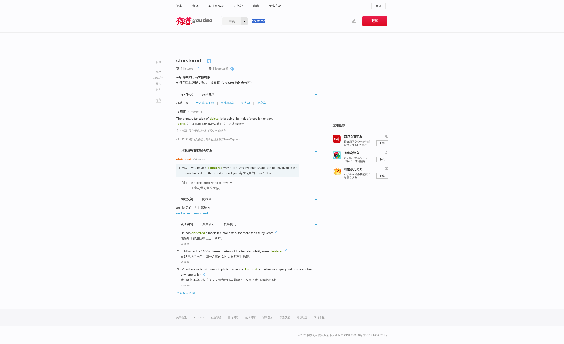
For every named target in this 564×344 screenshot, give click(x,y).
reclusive (183, 213)
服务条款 (335, 335)
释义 (158, 71)
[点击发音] (276, 233)
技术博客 (250, 317)
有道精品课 (216, 6)
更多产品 (275, 6)
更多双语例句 (185, 293)
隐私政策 (323, 335)
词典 (179, 6)
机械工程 (182, 103)
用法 (158, 83)
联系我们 (285, 317)
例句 (158, 89)
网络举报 (319, 317)
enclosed (201, 213)
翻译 (195, 6)
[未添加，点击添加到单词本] (209, 60)
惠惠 (256, 6)
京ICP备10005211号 (375, 335)
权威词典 (158, 77)
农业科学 (227, 103)
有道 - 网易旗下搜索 (194, 21)
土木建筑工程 (205, 103)
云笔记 (238, 6)
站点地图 (302, 317)
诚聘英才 (267, 317)
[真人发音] (198, 68)
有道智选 (216, 317)
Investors (198, 317)
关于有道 (181, 317)
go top (158, 100)
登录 (378, 6)
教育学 (261, 103)
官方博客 (233, 317)
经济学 (245, 103)
